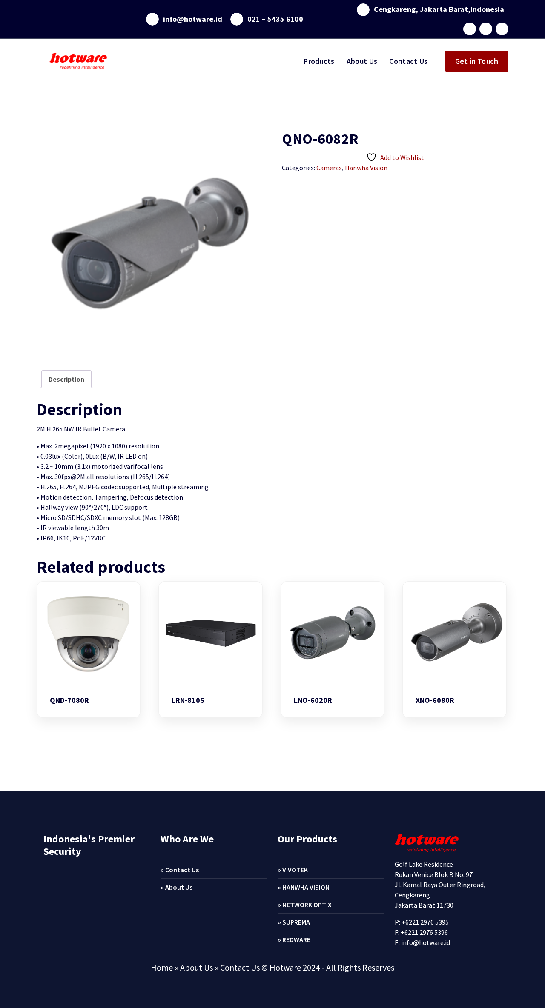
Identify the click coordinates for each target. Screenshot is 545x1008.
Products (319, 61)
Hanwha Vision (366, 167)
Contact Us (408, 61)
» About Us (176, 887)
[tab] (66, 379)
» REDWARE (294, 939)
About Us (362, 61)
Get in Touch (476, 61)
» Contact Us (180, 869)
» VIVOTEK (293, 869)
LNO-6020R (313, 700)
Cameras (329, 167)
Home (162, 967)
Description (66, 379)
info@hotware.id (192, 19)
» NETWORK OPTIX (305, 904)
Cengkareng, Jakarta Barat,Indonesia (439, 9)
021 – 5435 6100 (275, 19)
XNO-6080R (435, 700)
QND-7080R (69, 700)
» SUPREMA (294, 922)
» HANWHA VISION (304, 887)
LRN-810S (188, 700)
